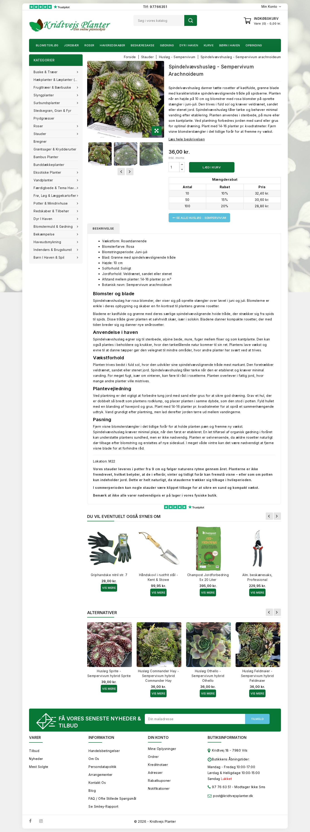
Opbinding (254, 45)
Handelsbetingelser (104, 751)
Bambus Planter (46, 157)
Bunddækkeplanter (49, 165)
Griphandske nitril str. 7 (109, 575)
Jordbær (71, 45)
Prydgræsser (44, 118)
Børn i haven (229, 45)
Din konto (158, 737)
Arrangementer (101, 775)
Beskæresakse (142, 45)
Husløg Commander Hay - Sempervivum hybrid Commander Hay (158, 675)
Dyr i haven (189, 45)
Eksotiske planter (47, 172)
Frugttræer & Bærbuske (52, 87)
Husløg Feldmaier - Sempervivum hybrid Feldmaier (257, 675)
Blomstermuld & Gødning (53, 226)
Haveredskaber (112, 45)
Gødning (167, 45)
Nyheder (36, 759)
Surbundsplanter (47, 103)
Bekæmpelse (44, 234)
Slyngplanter (44, 95)
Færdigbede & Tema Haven (56, 188)
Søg (190, 20)
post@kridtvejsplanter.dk (233, 796)
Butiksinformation (227, 737)
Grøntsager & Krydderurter (55, 149)
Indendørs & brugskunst (53, 250)
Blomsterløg (47, 45)
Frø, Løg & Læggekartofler (55, 195)
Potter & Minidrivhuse (51, 203)
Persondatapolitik (103, 767)
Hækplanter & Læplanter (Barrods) (58, 80)
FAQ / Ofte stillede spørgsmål (112, 798)
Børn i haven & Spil (49, 257)
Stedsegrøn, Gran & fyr (52, 110)
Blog (92, 790)
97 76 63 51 (221, 787)
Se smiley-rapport (103, 806)
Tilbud (34, 751)
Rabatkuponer (159, 780)
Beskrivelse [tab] (103, 228)
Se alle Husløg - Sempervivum (200, 218)
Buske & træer (46, 72)
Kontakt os (97, 783)
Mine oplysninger (162, 749)
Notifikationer (159, 788)
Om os (94, 759)
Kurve (209, 45)
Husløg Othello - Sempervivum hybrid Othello (208, 675)
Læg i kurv (212, 167)
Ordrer (153, 757)
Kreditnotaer (158, 765)
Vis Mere (109, 588)
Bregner (40, 141)
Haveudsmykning (47, 242)
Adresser (155, 773)
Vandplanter (43, 180)
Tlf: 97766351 (155, 7)
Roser (89, 45)
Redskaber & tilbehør (51, 211)
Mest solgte (38, 767)
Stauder (40, 134)
